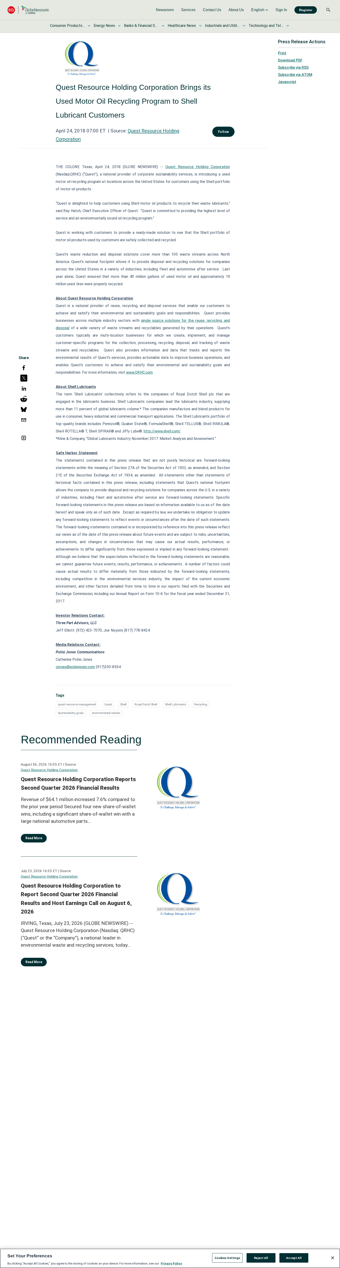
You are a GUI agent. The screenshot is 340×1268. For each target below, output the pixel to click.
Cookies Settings (227, 1257)
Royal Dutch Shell (146, 704)
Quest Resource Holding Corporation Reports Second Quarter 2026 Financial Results (78, 783)
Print (282, 53)
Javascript (287, 82)
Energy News (104, 25)
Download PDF (290, 60)
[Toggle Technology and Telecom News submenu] (287, 25)
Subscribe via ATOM (295, 74)
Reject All (261, 1257)
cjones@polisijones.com (75, 667)
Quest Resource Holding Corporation (197, 167)
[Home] (28, 10)
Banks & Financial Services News (141, 25)
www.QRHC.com (139, 372)
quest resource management (77, 704)
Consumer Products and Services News (67, 25)
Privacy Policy (171, 1263)
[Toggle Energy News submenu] (119, 25)
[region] (170, 1258)
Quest (108, 704)
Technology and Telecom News (266, 25)
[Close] (333, 1258)
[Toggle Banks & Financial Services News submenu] (163, 25)
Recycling (200, 704)
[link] (165, 10)
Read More (33, 838)
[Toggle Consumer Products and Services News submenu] (89, 25)
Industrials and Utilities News (222, 25)
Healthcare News (182, 25)
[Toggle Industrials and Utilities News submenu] (244, 25)
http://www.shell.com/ (162, 431)
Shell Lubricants (175, 704)
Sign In (281, 10)
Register (305, 10)
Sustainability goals (71, 713)
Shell (123, 704)
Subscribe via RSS (293, 67)
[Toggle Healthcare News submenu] (200, 25)
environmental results (106, 713)
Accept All (294, 1257)
